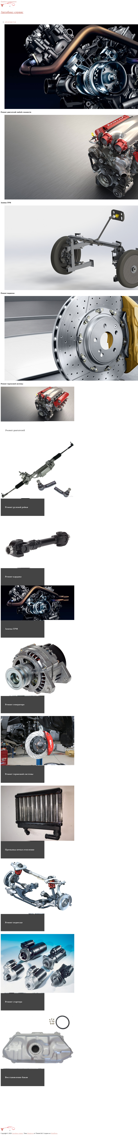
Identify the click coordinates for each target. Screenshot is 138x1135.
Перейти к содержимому (9, 1)
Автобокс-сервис (12, 12)
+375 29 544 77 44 (10, 22)
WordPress (54, 1133)
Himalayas (30, 1133)
